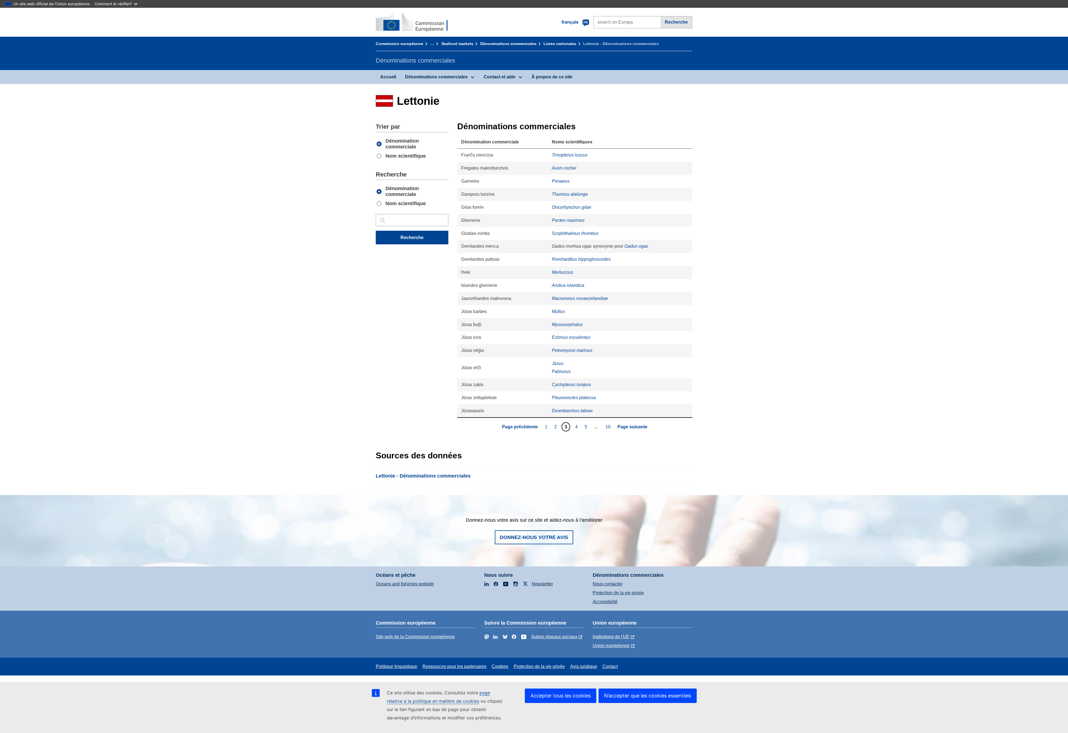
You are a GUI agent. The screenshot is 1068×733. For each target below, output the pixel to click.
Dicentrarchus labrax (572, 410)
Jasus (557, 363)
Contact (610, 666)
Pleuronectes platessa (574, 397)
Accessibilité (605, 601)
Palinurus (561, 371)
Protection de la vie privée (618, 592)
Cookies (500, 666)
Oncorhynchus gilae (571, 207)
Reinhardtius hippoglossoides (581, 259)
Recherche (676, 22)
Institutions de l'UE (611, 636)
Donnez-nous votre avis (534, 537)
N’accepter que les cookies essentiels (647, 696)
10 (608, 426)
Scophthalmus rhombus (575, 233)
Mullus (558, 311)
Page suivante (632, 426)
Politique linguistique (396, 666)
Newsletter (542, 584)
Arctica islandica (568, 285)
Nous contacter (607, 584)
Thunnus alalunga (570, 194)
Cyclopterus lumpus (571, 384)
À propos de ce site (551, 76)
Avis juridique (583, 666)
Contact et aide (499, 76)
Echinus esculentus (571, 337)
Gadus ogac (636, 246)
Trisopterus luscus (570, 155)
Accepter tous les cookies (560, 696)
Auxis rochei (564, 168)
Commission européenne (399, 43)
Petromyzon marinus (572, 350)
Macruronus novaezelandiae (580, 298)
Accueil (388, 76)
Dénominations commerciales (508, 43)
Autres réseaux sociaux (554, 636)
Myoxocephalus (567, 324)
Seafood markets (457, 43)
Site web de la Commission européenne (415, 636)
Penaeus (561, 181)
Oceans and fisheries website (405, 584)
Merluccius (562, 272)
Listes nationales (559, 43)
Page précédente (520, 426)
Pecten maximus (568, 220)
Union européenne (611, 645)
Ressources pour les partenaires (454, 666)
